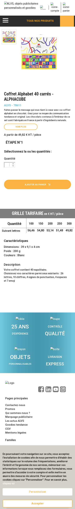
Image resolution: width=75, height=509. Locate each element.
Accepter (37, 503)
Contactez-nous (15, 405)
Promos (10, 409)
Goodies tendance (16, 424)
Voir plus (21, 126)
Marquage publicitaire (18, 416)
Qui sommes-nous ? (17, 413)
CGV (8, 428)
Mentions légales (15, 432)
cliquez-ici (8, 483)
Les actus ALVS (14, 420)
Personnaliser (37, 491)
